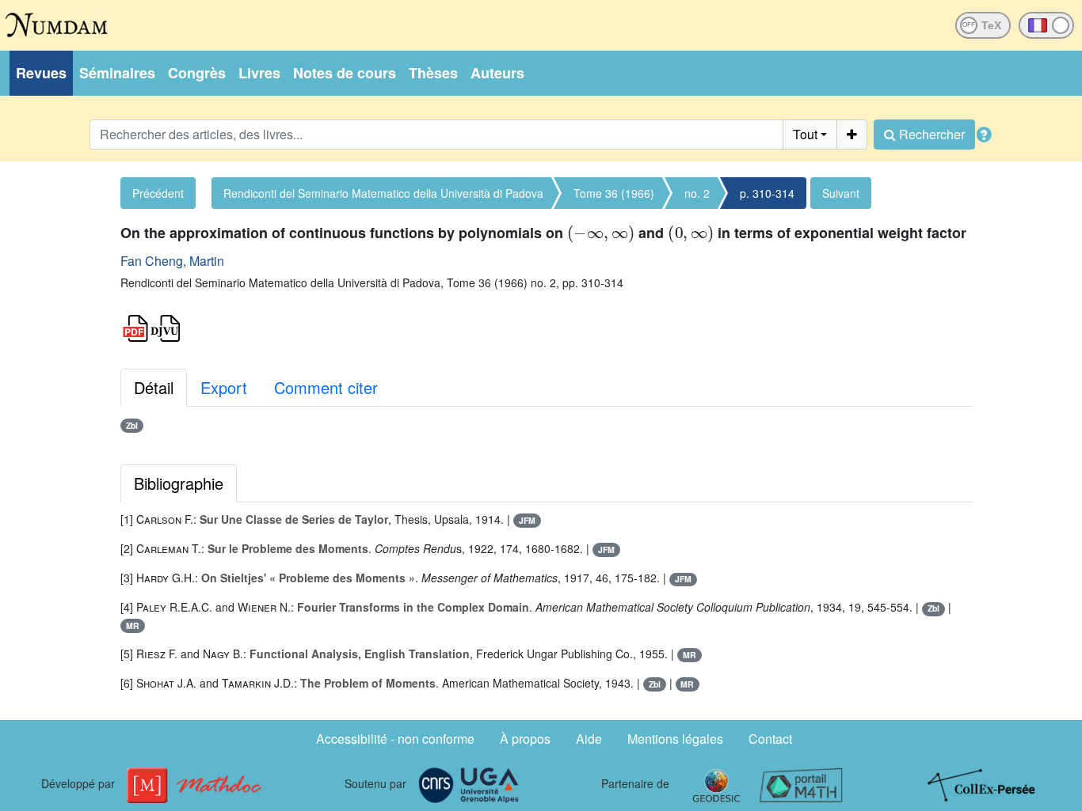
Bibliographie (178, 483)
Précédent (158, 193)
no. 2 (697, 193)
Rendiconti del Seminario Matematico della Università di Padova (383, 193)
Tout (805, 134)
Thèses (433, 73)
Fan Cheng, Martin (172, 261)
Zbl (132, 425)
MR (132, 625)
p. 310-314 (767, 193)
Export (223, 387)
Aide (589, 739)
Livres (259, 73)
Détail (153, 387)
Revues (41, 73)
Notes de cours (344, 73)
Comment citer (326, 387)
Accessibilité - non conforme (395, 739)
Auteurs (497, 73)
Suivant (840, 193)
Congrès (197, 73)
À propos (525, 739)
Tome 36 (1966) (613, 193)
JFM (527, 520)
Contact (770, 739)
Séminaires (117, 73)
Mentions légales (675, 739)
